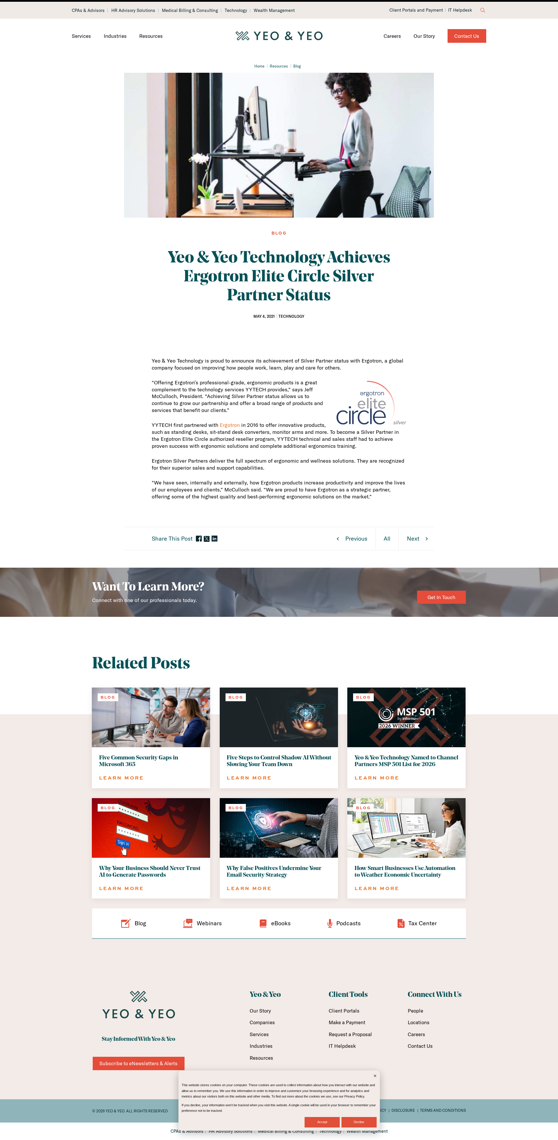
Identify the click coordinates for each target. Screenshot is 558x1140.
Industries (115, 36)
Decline (359, 1122)
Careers (392, 36)
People (415, 1011)
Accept (322, 1122)
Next (413, 538)
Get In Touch (441, 597)
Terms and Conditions (443, 1110)
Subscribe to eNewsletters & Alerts (138, 1063)
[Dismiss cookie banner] (375, 1076)
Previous (356, 538)
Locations (419, 1022)
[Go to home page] (279, 36)
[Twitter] (207, 539)
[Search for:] (483, 10)
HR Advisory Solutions (133, 10)
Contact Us (466, 36)
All (387, 538)
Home (259, 66)
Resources (151, 36)
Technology (236, 10)
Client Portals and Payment (416, 10)
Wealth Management (274, 10)
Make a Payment (347, 1022)
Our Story (424, 36)
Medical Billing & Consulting (190, 10)
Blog (297, 66)
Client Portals (344, 1011)
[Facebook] (198, 539)
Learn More (121, 778)
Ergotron (230, 425)
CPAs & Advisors (88, 10)
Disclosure (403, 1110)
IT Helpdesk (460, 10)
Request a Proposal (350, 1034)
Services (81, 36)
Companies (262, 1022)
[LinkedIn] (214, 539)
